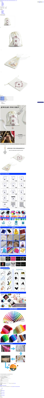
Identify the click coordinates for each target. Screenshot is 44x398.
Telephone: (1, 380)
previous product (2, 385)
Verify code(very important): (3, 383)
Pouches (2, 12)
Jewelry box (3, 10)
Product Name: (1, 376)
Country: (1, 379)
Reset (1, 384)
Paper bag (3, 11)
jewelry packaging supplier (17, 386)
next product (5, 385)
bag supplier (13, 386)
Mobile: (1, 381)
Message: (1, 382)
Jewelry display (3, 13)
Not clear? (15, 383)
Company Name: (2, 378)
